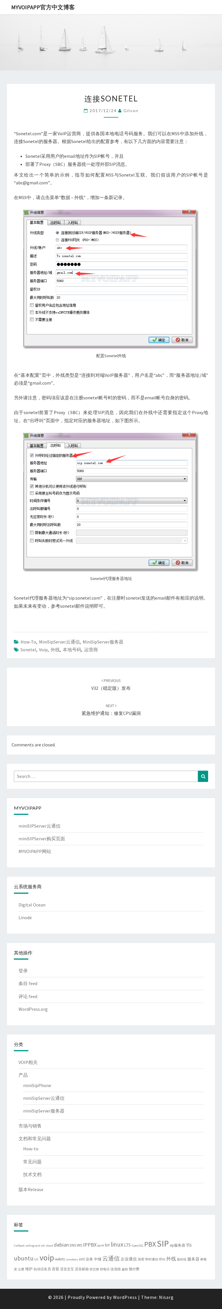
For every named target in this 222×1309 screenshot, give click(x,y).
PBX (150, 1244)
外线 (55, 649)
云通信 (111, 1258)
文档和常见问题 (34, 1138)
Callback (19, 1245)
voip (43, 649)
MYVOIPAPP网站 (34, 851)
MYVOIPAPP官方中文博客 (43, 7)
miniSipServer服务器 (103, 642)
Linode (25, 917)
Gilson (130, 110)
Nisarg (166, 1297)
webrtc (60, 1259)
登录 (23, 971)
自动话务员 (42, 1269)
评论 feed (27, 996)
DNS (73, 1245)
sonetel (28, 649)
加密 (141, 1259)
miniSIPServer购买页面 (41, 838)
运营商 (91, 649)
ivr (107, 1245)
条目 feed (27, 983)
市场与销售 (30, 1126)
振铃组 (181, 1259)
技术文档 (32, 1174)
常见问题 (32, 1162)
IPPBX (90, 1244)
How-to (28, 642)
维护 (29, 1269)
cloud (49, 1245)
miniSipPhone (37, 1085)
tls (189, 1245)
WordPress (125, 1297)
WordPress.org (33, 1009)
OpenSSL (137, 1245)
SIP (163, 1243)
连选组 (115, 1269)
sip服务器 (177, 1245)
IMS (79, 1245)
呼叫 (162, 1259)
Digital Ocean (31, 905)
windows (72, 1259)
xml (82, 1259)
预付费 (134, 1269)
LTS (127, 1245)
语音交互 (67, 1269)
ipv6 (100, 1245)
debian (61, 1244)
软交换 (94, 1269)
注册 (21, 1269)
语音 (55, 1269)
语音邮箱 (82, 1269)
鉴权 (125, 1269)
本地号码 (72, 649)
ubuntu (24, 1258)
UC (36, 1259)
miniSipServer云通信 (59, 642)
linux (117, 1244)
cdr (43, 1245)
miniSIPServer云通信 (39, 826)
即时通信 (151, 1259)
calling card (33, 1245)
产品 (23, 1075)
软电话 (105, 1269)
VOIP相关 (28, 1062)
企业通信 (129, 1259)
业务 (89, 1259)
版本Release (30, 1189)
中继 (97, 1259)
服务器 (193, 1259)
